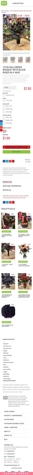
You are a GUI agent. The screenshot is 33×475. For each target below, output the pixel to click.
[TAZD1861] (28, 60)
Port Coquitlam (7, 369)
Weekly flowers (7, 83)
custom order (16, 473)
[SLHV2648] (20, 60)
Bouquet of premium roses (10, 75)
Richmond (5, 353)
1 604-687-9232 (17, 3)
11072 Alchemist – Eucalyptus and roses (24, 265)
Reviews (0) (7, 190)
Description (7, 182)
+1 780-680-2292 (10, 456)
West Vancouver (7, 346)
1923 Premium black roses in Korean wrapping (7, 296)
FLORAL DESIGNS (9, 411)
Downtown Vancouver (8, 362)
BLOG (5, 439)
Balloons (5, 93)
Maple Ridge (6, 374)
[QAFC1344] (5, 60)
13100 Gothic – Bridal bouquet (7, 265)
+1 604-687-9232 (10, 451)
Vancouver (5, 343)
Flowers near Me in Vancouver (11, 78)
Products (7, 10)
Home (2, 10)
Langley (5, 371)
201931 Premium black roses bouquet (7, 325)
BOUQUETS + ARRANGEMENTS (13, 415)
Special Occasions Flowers (18, 82)
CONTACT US (8, 435)
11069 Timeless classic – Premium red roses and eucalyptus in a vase (24, 296)
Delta (4, 364)
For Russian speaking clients (14, 423)
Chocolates (6, 104)
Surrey (4, 357)
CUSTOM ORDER (9, 419)
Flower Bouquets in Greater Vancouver (19, 77)
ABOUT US (7, 431)
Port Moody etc (7, 378)
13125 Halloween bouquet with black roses (7, 235)
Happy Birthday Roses (14, 80)
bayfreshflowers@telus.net (13, 465)
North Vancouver (7, 348)
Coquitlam (5, 367)
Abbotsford (6, 376)
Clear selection (7, 91)
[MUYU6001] (13, 60)
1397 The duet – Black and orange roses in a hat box (24, 235)
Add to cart (16, 151)
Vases (4, 98)
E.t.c (19, 75)
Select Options (6, 231)
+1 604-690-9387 (10, 454)
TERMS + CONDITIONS (10, 427)
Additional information (12, 186)
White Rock (6, 360)
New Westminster (7, 355)
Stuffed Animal (7, 115)
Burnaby (5, 350)
